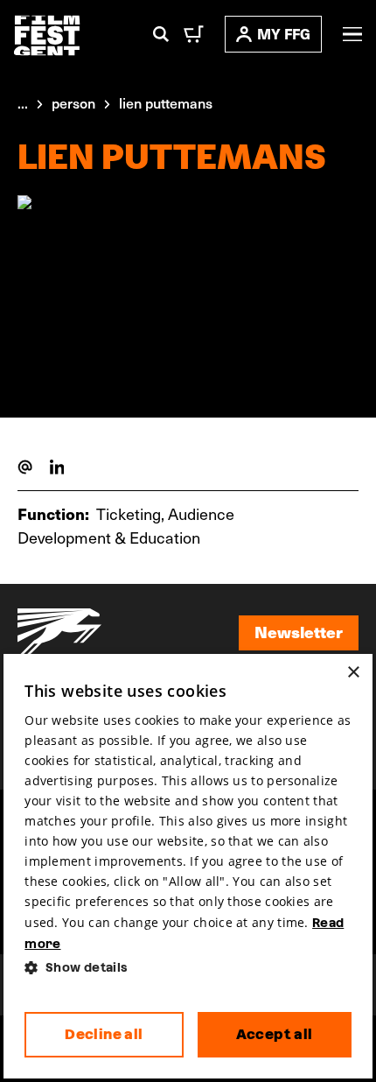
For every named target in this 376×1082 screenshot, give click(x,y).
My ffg (283, 34)
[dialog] (187, 866)
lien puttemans (165, 102)
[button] (187, 967)
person (73, 102)
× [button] (352, 672)
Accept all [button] (274, 1034)
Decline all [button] (104, 1034)
